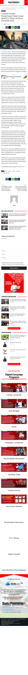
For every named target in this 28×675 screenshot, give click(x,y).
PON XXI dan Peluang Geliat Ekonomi (18, 349)
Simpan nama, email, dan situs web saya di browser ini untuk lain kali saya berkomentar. (13, 263)
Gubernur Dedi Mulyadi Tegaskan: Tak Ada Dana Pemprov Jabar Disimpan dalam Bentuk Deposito (18, 336)
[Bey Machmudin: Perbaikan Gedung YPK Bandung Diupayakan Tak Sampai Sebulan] (5, 323)
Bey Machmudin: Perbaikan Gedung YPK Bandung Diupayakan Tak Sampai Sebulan (18, 322)
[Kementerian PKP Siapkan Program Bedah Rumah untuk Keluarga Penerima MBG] (4, 215)
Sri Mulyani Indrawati (5, 172)
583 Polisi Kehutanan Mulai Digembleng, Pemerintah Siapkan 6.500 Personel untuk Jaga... (17, 221)
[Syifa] (2, 24)
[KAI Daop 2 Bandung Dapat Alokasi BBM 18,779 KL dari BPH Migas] (5, 316)
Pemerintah (7, 7)
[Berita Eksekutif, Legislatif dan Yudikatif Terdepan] (14, 2)
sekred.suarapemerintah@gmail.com (12, 599)
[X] (9, 27)
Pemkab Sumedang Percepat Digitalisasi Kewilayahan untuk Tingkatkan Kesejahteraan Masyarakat (17, 228)
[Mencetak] (18, 27)
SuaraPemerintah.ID (6, 51)
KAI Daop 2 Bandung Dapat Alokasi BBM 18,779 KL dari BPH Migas (17, 314)
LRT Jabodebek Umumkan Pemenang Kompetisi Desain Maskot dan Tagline (18, 300)
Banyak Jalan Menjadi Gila (15, 342)
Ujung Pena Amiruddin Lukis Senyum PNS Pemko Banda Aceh (17, 357)
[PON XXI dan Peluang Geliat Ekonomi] (5, 351)
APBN (6, 171)
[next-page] (4, 232)
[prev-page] (2, 232)
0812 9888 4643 (16, 597)
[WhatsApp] (12, 27)
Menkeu (9, 171)
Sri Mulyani (18, 171)
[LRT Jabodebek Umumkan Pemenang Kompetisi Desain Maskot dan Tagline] (5, 301)
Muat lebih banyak (13, 328)
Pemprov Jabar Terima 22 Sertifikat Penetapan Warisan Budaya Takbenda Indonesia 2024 (18, 308)
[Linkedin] (15, 27)
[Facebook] (6, 27)
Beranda (2, 7)
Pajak (13, 171)
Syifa (5, 24)
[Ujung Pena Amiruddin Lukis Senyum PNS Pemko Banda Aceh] (5, 359)
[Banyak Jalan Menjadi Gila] (5, 344)
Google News (21, 166)
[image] (14, 387)
